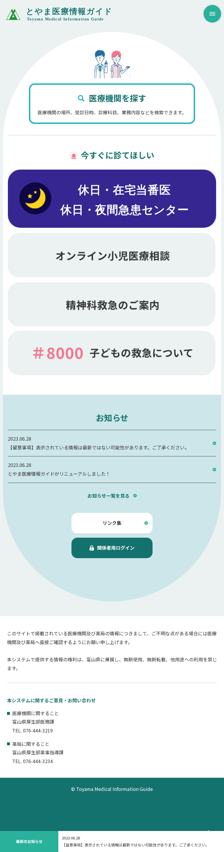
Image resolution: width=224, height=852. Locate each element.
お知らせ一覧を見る (109, 495)
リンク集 (112, 522)
